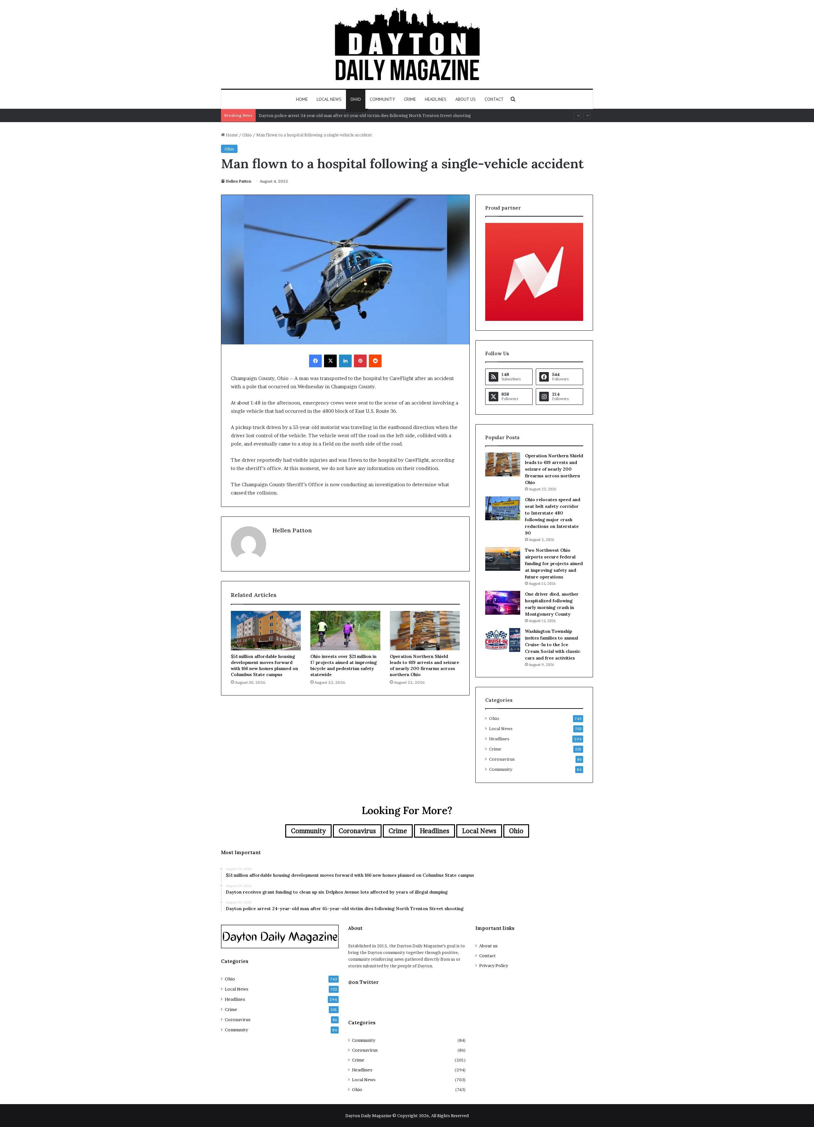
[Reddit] (375, 361)
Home (302, 99)
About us (465, 99)
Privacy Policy (493, 965)
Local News (329, 99)
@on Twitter (363, 982)
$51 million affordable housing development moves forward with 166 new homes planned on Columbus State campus (264, 665)
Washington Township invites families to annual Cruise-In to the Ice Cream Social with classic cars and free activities (552, 644)
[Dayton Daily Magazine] (407, 44)
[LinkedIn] (345, 361)
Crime (410, 99)
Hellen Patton (238, 181)
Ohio (355, 99)
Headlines (435, 99)
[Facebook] (315, 361)
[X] (330, 361)
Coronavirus (502, 759)
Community (382, 99)
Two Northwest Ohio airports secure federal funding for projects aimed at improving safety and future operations (554, 563)
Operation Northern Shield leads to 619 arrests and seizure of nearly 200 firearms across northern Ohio (424, 665)
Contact (494, 99)
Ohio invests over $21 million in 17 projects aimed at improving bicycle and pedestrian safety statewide (343, 665)
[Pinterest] (360, 361)
